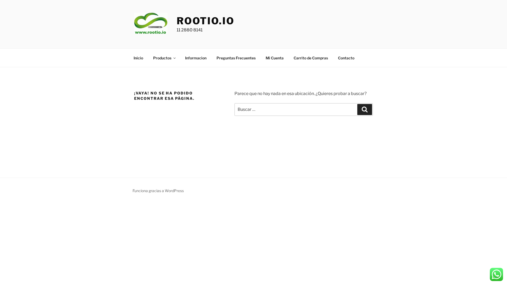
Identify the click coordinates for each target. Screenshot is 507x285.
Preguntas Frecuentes (236, 58)
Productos (162, 58)
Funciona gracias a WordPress (158, 190)
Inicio (138, 58)
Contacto (346, 58)
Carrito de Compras (311, 58)
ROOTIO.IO (205, 21)
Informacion (195, 58)
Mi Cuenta (275, 58)
